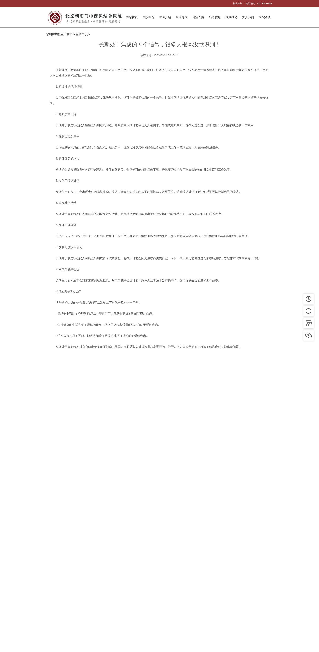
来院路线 (265, 17)
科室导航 (198, 17)
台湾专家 (182, 17)
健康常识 (82, 34)
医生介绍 (165, 17)
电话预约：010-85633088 (259, 3)
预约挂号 (237, 3)
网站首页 (132, 17)
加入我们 (248, 17)
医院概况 (148, 17)
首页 (70, 34)
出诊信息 (215, 17)
